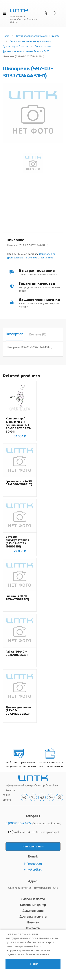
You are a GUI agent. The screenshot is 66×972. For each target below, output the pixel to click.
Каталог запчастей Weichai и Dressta (38, 36)
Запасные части (33, 899)
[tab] (14, 334)
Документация (33, 910)
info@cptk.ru (33, 863)
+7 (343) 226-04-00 (21, 832)
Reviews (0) (37, 334)
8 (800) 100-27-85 (18, 823)
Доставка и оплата (33, 916)
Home (6, 36)
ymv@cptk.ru (33, 869)
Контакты (33, 928)
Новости (33, 922)
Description (14, 334)
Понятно (33, 964)
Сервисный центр (33, 905)
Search (55, 13)
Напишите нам (33, 846)
